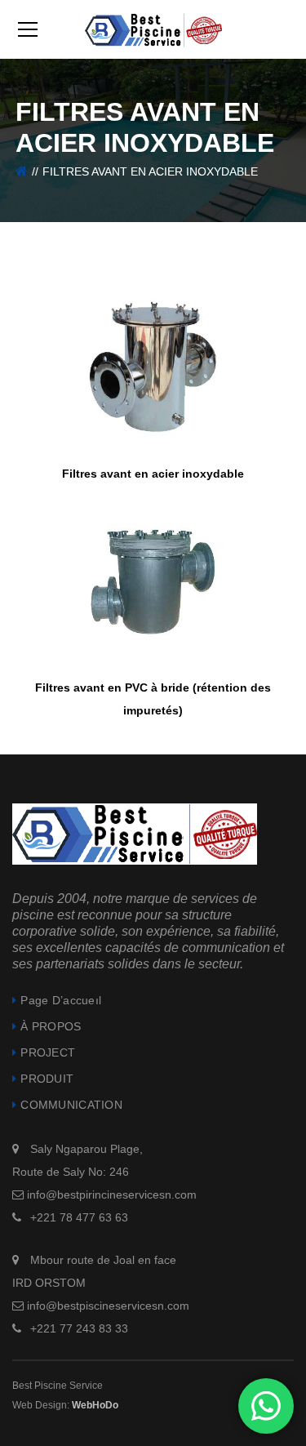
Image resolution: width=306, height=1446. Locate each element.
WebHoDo (95, 1405)
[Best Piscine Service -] (153, 29)
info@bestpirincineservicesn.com (112, 1194)
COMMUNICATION (71, 1104)
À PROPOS (50, 1026)
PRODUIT (46, 1078)
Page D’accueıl (60, 1000)
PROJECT (47, 1052)
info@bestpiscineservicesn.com (108, 1305)
